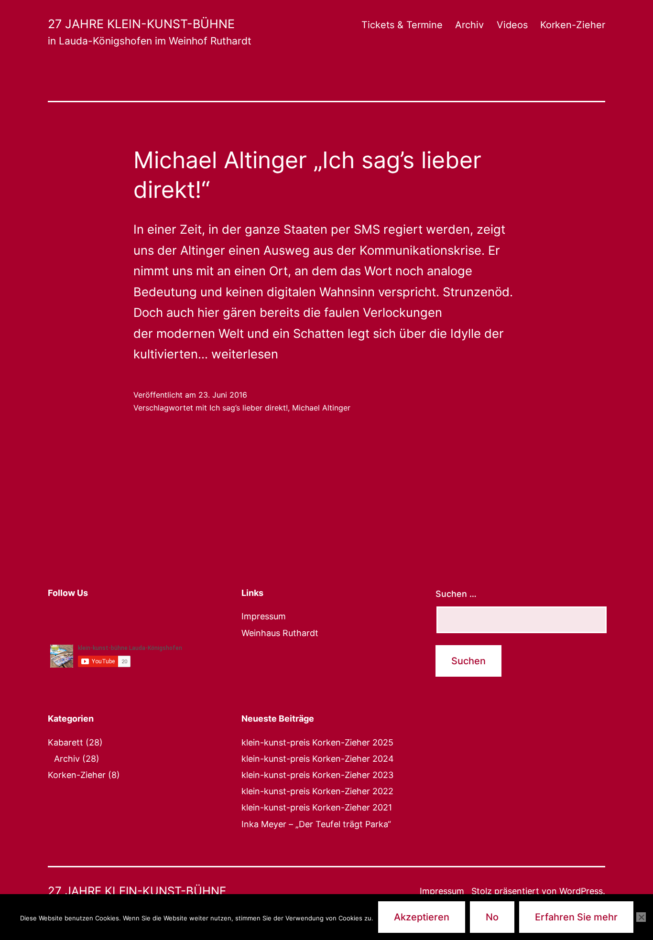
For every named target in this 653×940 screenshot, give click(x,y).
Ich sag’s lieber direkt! (248, 407)
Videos (512, 25)
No (492, 917)
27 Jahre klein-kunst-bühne (141, 24)
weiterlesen (244, 353)
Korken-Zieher (572, 25)
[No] (641, 917)
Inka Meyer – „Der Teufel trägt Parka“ (316, 824)
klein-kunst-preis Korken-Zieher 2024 (317, 759)
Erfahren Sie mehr (576, 917)
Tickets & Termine (402, 25)
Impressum (263, 616)
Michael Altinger (321, 407)
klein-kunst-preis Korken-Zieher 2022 (317, 791)
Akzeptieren (421, 917)
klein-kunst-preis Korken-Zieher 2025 (317, 742)
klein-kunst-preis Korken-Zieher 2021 (316, 807)
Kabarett (65, 742)
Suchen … (456, 594)
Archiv (469, 25)
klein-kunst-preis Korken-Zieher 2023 (317, 775)
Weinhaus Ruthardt (279, 633)
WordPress (581, 891)
